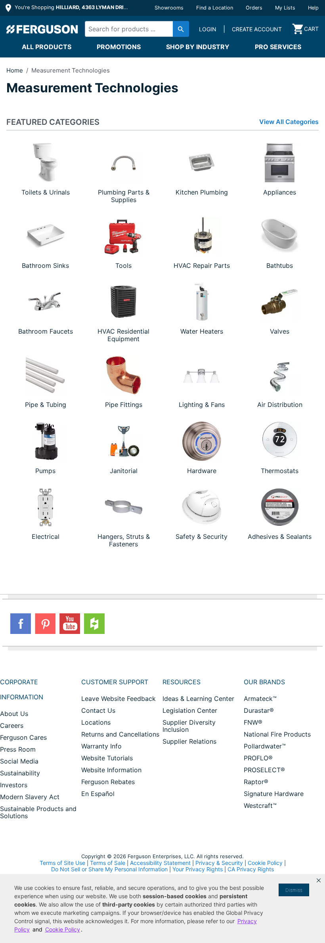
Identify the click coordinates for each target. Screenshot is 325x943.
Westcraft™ (260, 805)
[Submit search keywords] (181, 29)
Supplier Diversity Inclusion (189, 725)
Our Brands (264, 682)
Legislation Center (189, 710)
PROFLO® (258, 758)
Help (313, 8)
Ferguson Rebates (108, 782)
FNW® (253, 722)
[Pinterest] (45, 623)
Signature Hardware (274, 794)
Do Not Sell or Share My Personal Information (109, 869)
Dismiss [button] (293, 890)
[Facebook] (20, 623)
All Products (46, 47)
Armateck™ (260, 698)
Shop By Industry (197, 47)
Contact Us (98, 710)
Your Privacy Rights (197, 869)
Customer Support (114, 682)
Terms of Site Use (62, 862)
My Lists (285, 8)
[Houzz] (94, 623)
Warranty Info (101, 746)
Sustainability (20, 773)
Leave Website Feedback (118, 698)
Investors (13, 785)
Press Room (18, 749)
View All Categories (289, 122)
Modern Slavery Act (29, 797)
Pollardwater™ (265, 746)
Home (14, 70)
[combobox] (134, 29)
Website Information (111, 770)
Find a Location (214, 8)
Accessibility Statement (160, 862)
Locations (96, 722)
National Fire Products (277, 734)
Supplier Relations (189, 741)
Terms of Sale (107, 862)
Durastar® (259, 710)
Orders (254, 8)
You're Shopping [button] (72, 7)
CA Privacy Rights (251, 869)
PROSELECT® (264, 770)
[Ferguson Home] (42, 29)
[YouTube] (69, 623)
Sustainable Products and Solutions (38, 812)
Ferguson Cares (23, 737)
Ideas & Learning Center (198, 698)
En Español (98, 794)
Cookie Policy (265, 862)
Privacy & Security (219, 862)
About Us (14, 714)
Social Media (19, 761)
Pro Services (278, 47)
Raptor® (256, 782)
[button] (318, 880)
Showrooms (169, 8)
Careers (11, 725)
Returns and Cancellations (120, 734)
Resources (181, 682)
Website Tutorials (107, 758)
